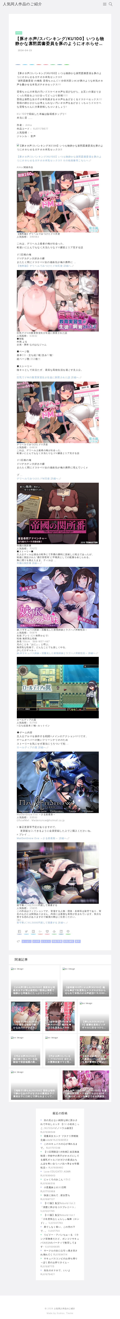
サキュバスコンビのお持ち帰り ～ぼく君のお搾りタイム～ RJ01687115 (59, 1262)
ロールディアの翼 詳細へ (31, 747)
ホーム (16, 19)
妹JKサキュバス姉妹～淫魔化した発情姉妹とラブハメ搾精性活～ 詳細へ (56, 653)
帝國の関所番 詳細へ (28, 563)
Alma (26, 19)
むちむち (46, 941)
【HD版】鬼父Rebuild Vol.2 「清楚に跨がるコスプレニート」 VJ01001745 (59, 1207)
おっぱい (26, 941)
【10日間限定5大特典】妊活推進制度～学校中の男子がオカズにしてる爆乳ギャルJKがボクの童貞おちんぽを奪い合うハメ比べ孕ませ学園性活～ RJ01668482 (60, 1159)
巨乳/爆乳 (68, 941)
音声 (78, 941)
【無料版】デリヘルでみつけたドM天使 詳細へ (44, 265)
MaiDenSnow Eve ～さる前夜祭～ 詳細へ (42, 838)
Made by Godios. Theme (60, 1313)
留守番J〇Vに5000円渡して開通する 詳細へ (41, 922)
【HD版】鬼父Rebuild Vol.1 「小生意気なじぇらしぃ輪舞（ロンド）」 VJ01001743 (60, 1219)
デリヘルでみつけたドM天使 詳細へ (38, 478)
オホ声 (36, 941)
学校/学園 (57, 941)
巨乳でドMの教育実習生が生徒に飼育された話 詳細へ (48, 377)
